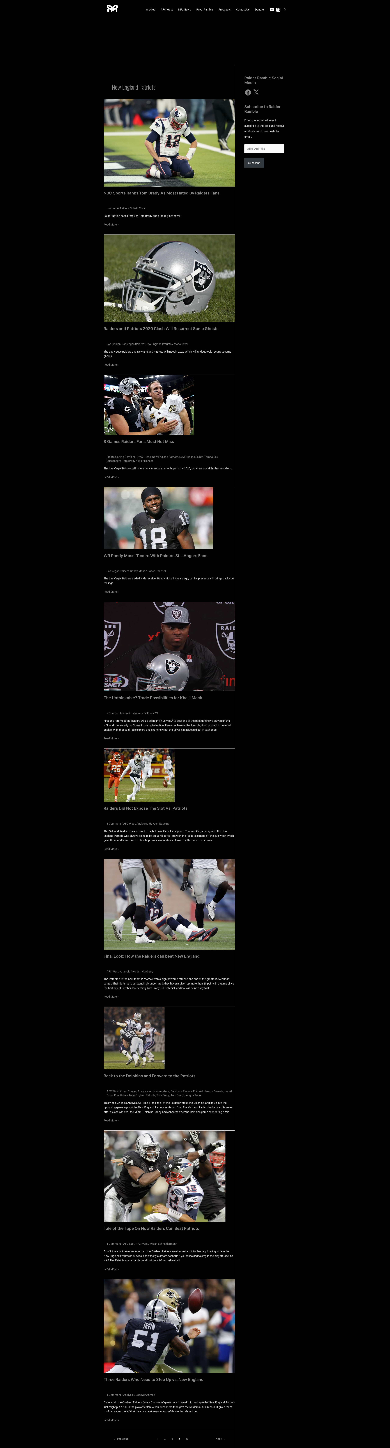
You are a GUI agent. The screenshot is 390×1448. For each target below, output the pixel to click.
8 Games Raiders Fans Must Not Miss (139, 441)
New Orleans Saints (191, 456)
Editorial (198, 1091)
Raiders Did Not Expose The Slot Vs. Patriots (146, 808)
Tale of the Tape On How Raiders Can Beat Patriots (151, 1228)
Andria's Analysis (159, 1091)
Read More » (111, 224)
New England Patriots (158, 344)
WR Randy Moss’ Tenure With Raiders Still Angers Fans (155, 555)
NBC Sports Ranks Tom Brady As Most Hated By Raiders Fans (162, 193)
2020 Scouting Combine (121, 456)
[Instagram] (278, 9)
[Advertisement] (195, 42)
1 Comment (114, 823)
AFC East (128, 1243)
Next (220, 1439)
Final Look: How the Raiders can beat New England (152, 956)
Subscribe (254, 162)
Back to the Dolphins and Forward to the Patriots (149, 1076)
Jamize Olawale (213, 1091)
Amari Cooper (128, 1091)
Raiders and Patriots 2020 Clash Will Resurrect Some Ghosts (161, 328)
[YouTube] (272, 9)
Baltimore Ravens (181, 1091)
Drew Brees (144, 456)
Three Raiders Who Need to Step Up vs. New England (154, 1379)
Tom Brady (128, 460)
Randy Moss (137, 571)
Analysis (141, 823)
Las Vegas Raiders (118, 208)
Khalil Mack (121, 1095)
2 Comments (114, 713)
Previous (121, 1439)
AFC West (129, 823)
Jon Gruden (114, 344)
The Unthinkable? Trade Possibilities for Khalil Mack (153, 697)
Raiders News (133, 713)
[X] (256, 92)
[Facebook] (248, 92)
